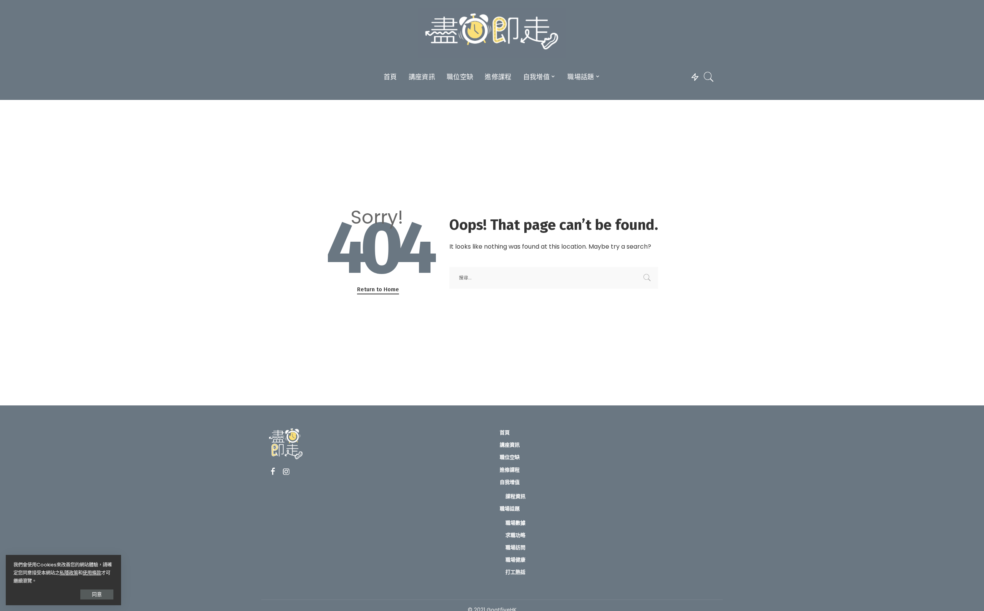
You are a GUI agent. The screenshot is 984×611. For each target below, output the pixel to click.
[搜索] (709, 76)
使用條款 (92, 572)
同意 (97, 594)
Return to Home (378, 289)
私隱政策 (69, 572)
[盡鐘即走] (492, 33)
